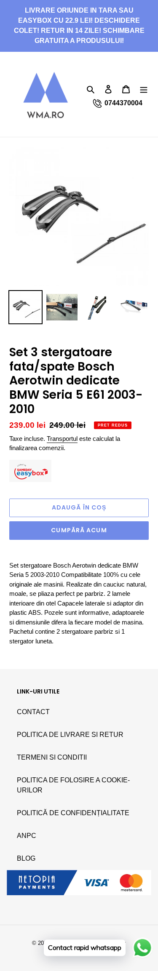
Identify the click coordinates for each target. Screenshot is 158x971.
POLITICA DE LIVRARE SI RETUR (70, 734)
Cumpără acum (79, 530)
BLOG (26, 858)
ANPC (26, 835)
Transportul (62, 438)
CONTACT (33, 711)
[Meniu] (144, 89)
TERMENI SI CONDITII (52, 757)
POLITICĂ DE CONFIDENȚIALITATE (73, 812)
